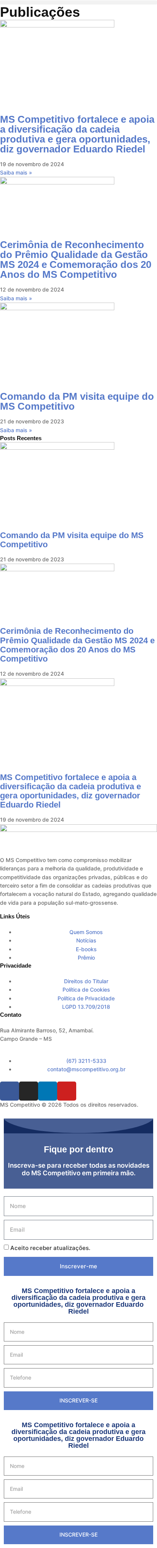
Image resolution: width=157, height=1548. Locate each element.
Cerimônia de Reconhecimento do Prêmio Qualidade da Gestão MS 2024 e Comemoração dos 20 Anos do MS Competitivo (75, 259)
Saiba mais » (16, 172)
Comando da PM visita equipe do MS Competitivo (77, 401)
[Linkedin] (47, 1091)
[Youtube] (66, 1091)
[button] (78, 2)
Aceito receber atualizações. (50, 1248)
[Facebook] (9, 1091)
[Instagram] (28, 1091)
